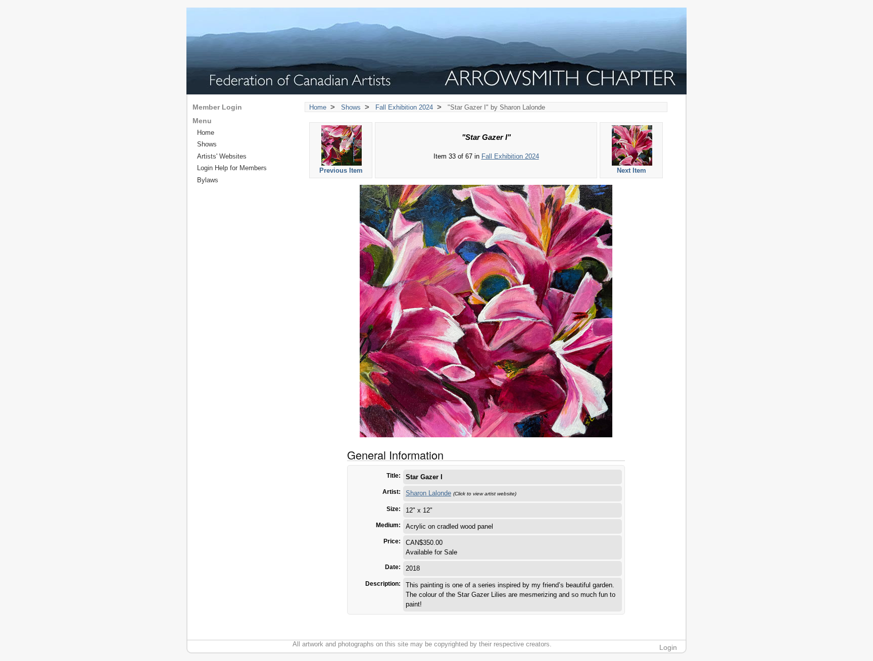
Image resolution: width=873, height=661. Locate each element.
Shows (351, 107)
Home (317, 107)
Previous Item (341, 170)
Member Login (217, 107)
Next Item (631, 170)
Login (668, 647)
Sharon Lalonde (428, 493)
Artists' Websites (222, 156)
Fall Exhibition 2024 (404, 107)
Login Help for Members (232, 168)
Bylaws (207, 180)
